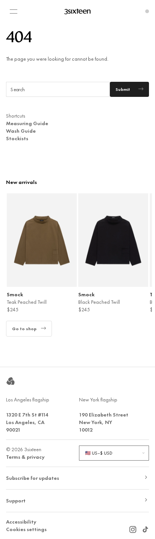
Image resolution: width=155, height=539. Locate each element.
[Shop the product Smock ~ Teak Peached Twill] (42, 240)
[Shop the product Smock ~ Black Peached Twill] (113, 240)
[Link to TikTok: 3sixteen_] (145, 527)
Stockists (17, 138)
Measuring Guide (27, 123)
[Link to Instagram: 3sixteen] (132, 527)
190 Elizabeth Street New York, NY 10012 (103, 422)
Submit (122, 89)
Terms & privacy (25, 456)
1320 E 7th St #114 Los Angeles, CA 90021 (27, 422)
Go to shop (24, 329)
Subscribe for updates (32, 478)
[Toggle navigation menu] (13, 11)
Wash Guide (21, 130)
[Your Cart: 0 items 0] (147, 11)
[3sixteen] (77, 11)
